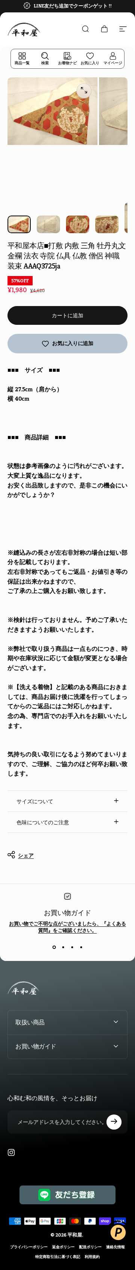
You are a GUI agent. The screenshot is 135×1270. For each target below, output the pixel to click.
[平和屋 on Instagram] (11, 1152)
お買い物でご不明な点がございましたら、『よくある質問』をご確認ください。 (67, 927)
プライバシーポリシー (29, 1246)
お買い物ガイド (67, 912)
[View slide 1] (54, 947)
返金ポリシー (63, 1246)
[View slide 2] (63, 947)
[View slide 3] (72, 947)
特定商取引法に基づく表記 (57, 1256)
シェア (26, 855)
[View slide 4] (81, 947)
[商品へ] (19, 224)
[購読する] (114, 1122)
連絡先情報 (115, 1246)
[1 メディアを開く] (84, 90)
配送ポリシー (90, 1246)
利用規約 (92, 1256)
